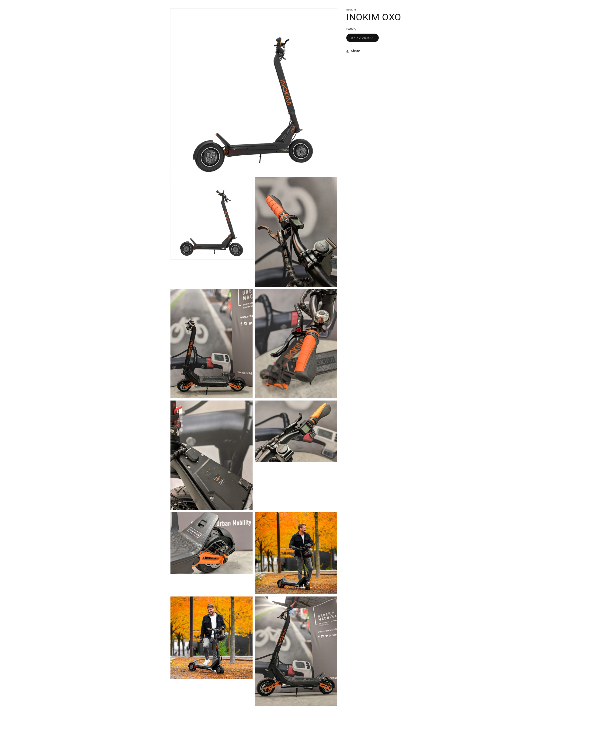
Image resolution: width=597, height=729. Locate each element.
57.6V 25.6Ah (365, 39)
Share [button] (355, 51)
